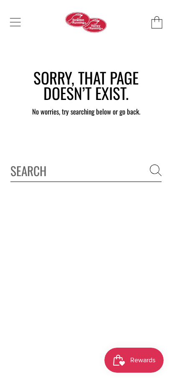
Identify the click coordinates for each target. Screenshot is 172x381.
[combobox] (86, 170)
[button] (15, 22)
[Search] (156, 170)
